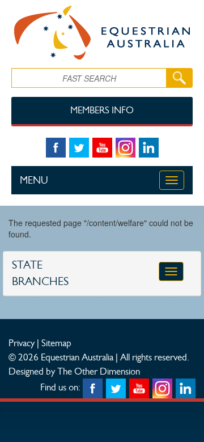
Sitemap (56, 342)
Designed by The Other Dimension (74, 371)
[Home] (102, 33)
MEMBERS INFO (102, 110)
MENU (34, 180)
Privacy (21, 342)
